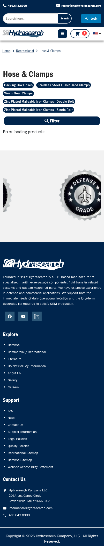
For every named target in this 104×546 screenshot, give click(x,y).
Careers (13, 387)
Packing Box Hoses (18, 85)
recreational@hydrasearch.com (81, 5)
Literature (15, 359)
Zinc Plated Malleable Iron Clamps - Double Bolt (39, 101)
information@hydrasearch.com (30, 508)
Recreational (25, 51)
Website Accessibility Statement (30, 467)
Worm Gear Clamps (18, 93)
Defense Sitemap (20, 460)
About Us (14, 373)
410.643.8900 (17, 5)
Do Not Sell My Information (27, 366)
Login (93, 18)
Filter (54, 121)
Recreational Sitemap (23, 453)
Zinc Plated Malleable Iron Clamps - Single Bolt (38, 110)
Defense (14, 345)
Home (6, 51)
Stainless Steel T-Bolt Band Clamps (63, 85)
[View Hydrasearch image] (3, 540)
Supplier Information (22, 432)
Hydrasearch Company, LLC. (58, 535)
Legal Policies (17, 439)
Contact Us (15, 424)
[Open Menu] (62, 33)
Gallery (12, 380)
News (11, 417)
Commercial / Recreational (27, 352)
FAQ (10, 410)
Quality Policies (18, 446)
